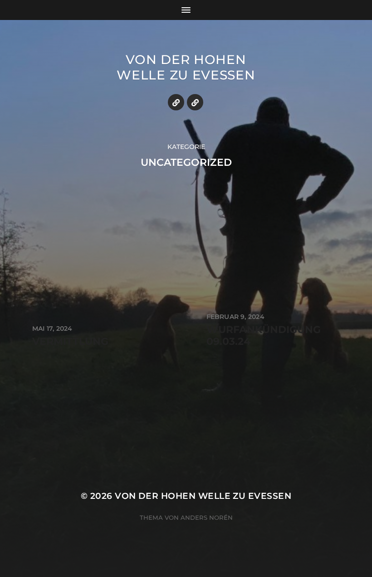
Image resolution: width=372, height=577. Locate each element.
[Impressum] (176, 102)
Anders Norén (207, 517)
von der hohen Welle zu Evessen (186, 67)
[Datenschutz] (195, 102)
